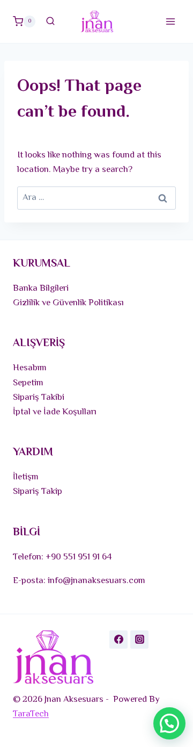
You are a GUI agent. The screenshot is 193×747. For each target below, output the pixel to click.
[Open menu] (170, 21)
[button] (169, 723)
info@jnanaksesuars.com (96, 581)
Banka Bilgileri (41, 289)
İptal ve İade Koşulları (54, 412)
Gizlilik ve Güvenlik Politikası (68, 303)
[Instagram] (139, 639)
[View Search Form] (50, 21)
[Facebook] (118, 639)
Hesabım (30, 368)
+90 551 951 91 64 (79, 557)
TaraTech (31, 714)
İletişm (26, 477)
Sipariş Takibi (38, 398)
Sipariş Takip (37, 492)
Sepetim (28, 383)
